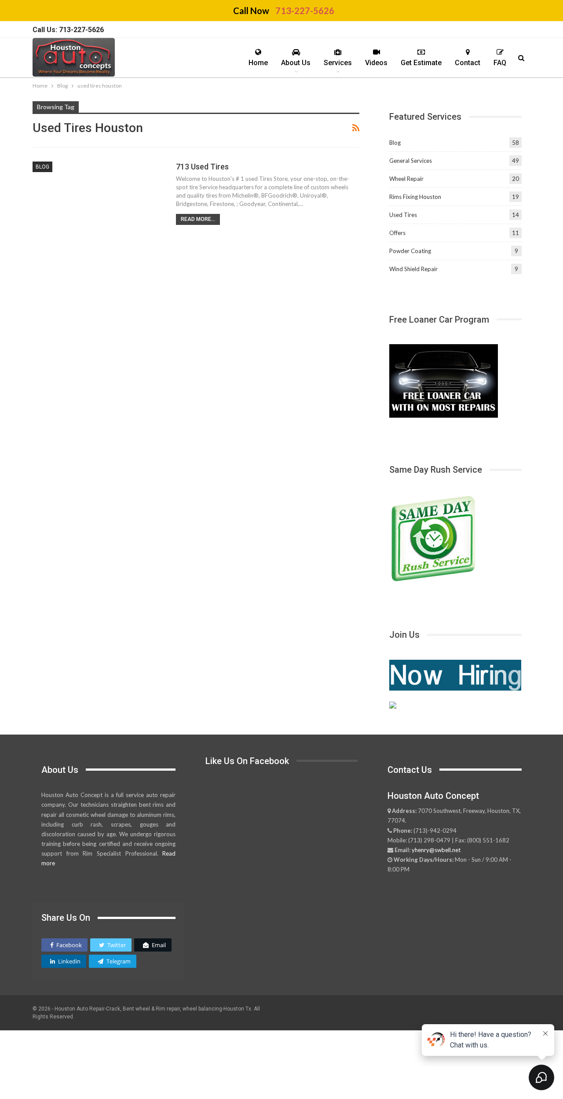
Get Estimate (421, 63)
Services (338, 63)
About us (296, 63)
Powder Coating (410, 250)
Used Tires (403, 214)
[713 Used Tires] (99, 204)
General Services (410, 160)
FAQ (500, 63)
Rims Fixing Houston (415, 196)
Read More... (198, 219)
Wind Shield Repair (413, 268)
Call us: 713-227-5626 (68, 30)
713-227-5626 (304, 10)
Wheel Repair (406, 178)
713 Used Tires (202, 166)
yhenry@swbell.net (436, 849)
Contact (467, 63)
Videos (376, 63)
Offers (397, 232)
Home (258, 63)
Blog (42, 167)
